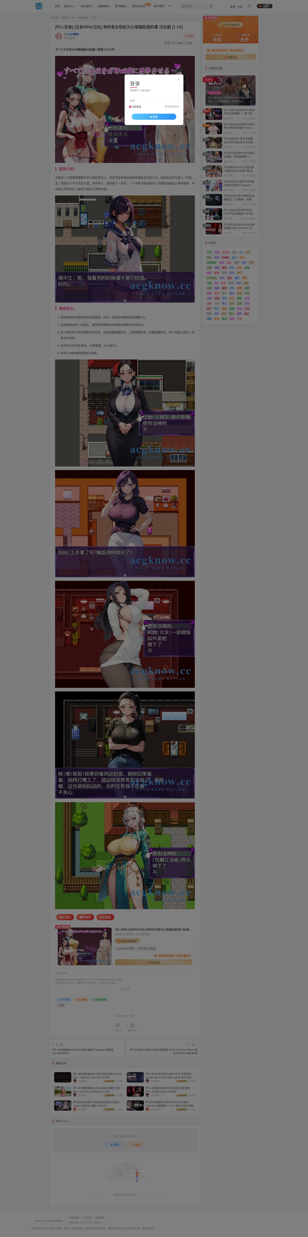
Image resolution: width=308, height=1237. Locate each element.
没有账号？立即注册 (139, 90)
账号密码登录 (172, 106)
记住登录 (136, 106)
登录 (155, 116)
